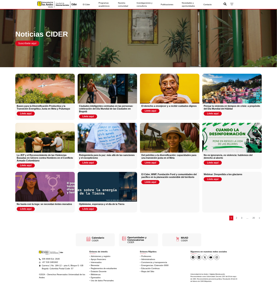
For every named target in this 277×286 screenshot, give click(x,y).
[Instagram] (216, 257)
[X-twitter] (204, 257)
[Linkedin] (199, 257)
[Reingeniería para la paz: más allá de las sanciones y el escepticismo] (107, 138)
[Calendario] (88, 239)
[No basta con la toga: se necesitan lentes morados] (45, 187)
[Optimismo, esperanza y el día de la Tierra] (107, 187)
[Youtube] (210, 257)
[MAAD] (177, 239)
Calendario (98, 237)
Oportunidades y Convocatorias (136, 238)
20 (253, 218)
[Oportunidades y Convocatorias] (124, 238)
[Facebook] (193, 257)
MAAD (184, 237)
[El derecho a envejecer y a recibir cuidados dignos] (169, 88)
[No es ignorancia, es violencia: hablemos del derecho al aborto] (232, 138)
